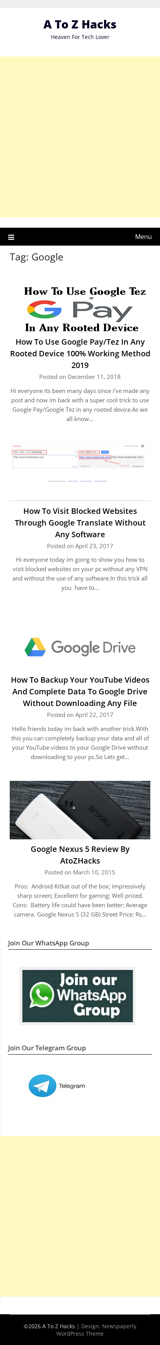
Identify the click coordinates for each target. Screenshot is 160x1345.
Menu (143, 236)
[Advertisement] (80, 137)
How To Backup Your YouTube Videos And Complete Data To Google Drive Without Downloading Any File (80, 691)
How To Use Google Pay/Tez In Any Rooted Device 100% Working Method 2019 (80, 353)
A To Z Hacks (80, 24)
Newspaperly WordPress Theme (96, 1329)
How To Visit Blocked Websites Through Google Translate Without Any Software (80, 523)
